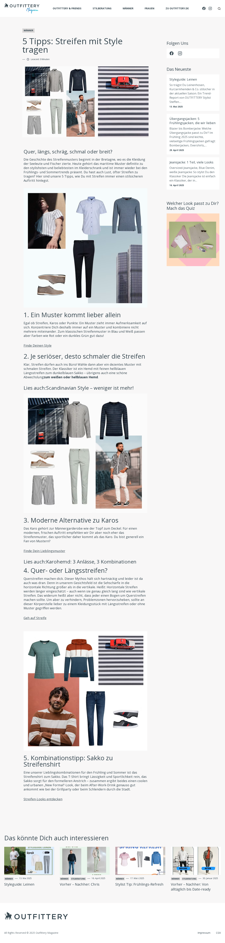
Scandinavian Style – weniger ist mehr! (90, 387)
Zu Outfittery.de (177, 8)
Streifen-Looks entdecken (43, 799)
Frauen (149, 8)
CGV (218, 932)
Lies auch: (79, 387)
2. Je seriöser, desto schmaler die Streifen (84, 356)
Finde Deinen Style (38, 345)
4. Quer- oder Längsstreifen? (65, 570)
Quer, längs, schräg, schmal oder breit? (68, 151)
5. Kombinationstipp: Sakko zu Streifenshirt (68, 761)
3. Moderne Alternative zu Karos (71, 520)
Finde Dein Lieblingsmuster (44, 551)
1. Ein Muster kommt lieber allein (72, 315)
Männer (128, 8)
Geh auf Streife (35, 618)
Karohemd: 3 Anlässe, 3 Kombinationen (91, 561)
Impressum (204, 932)
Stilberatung (102, 8)
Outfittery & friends (67, 8)
